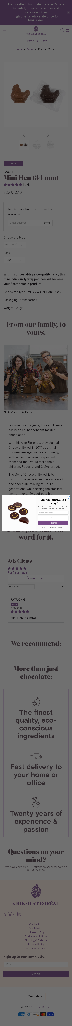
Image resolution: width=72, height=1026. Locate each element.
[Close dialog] (68, 497)
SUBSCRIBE (53, 523)
